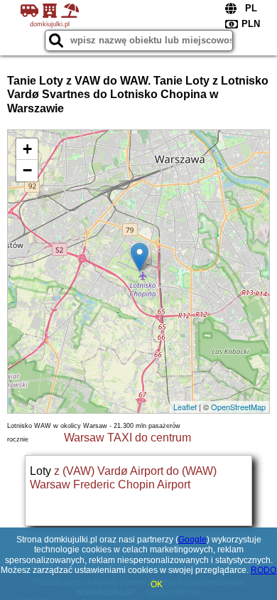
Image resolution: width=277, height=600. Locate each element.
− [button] (27, 170)
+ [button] (27, 149)
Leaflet (185, 406)
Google (192, 540)
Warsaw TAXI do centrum (127, 438)
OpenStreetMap (238, 406)
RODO (263, 570)
